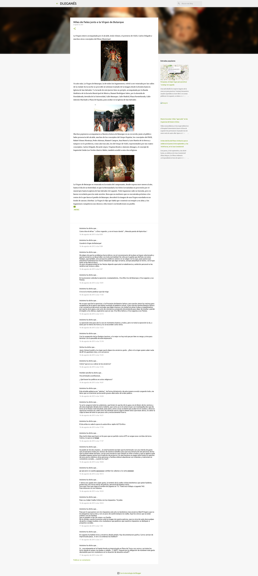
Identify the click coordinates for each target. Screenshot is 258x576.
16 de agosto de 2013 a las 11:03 (91, 295)
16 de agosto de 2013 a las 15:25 (91, 355)
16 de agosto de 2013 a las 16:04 (91, 396)
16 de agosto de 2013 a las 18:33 (91, 491)
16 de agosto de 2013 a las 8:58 (91, 234)
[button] (74, 28)
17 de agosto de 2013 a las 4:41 (91, 555)
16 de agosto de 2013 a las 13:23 (91, 327)
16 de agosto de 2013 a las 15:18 (91, 341)
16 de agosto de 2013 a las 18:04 (91, 462)
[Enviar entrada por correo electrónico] (74, 207)
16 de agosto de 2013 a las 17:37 (91, 441)
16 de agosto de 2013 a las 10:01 (91, 283)
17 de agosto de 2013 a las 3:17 (91, 539)
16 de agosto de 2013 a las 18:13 (91, 474)
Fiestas (76, 209)
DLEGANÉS (68, 3)
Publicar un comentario (81, 560)
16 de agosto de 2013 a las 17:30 (91, 427)
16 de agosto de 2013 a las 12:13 (91, 314)
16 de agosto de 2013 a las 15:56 (91, 367)
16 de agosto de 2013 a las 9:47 (91, 269)
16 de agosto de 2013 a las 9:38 (91, 246)
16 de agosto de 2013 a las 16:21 (91, 415)
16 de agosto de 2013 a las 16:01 (91, 382)
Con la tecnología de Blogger (130, 573)
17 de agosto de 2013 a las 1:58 (91, 526)
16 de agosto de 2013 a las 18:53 (91, 503)
